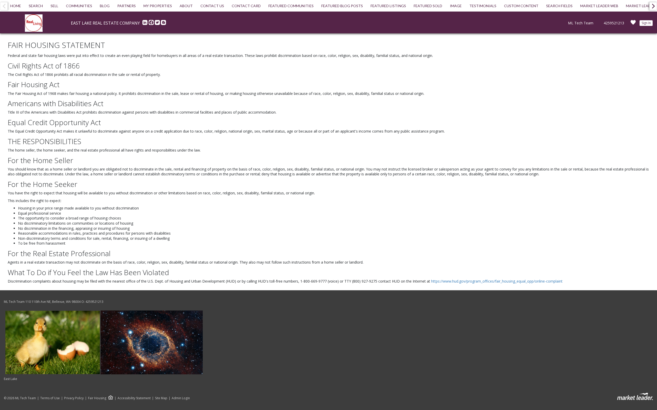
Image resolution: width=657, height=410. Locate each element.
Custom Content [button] (521, 6)
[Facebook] (152, 24)
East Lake (10, 379)
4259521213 (614, 23)
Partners (126, 6)
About (186, 6)
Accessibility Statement (134, 398)
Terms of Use (50, 398)
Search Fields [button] (559, 6)
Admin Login (181, 398)
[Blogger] (163, 24)
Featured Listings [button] (388, 6)
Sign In (646, 23)
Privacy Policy (74, 398)
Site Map (161, 398)
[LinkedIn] (145, 24)
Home (15, 6)
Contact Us (212, 6)
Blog (105, 6)
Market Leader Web (599, 6)
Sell (54, 6)
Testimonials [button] (482, 6)
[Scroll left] (4, 6)
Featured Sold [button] (428, 6)
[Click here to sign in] (633, 24)
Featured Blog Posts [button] (342, 6)
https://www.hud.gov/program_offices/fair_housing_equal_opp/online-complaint (497, 281)
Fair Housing (97, 398)
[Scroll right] (653, 6)
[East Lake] (104, 342)
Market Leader (640, 6)
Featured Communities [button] (291, 6)
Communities (79, 6)
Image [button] (456, 6)
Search (36, 6)
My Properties (157, 6)
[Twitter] (158, 24)
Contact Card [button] (246, 6)
